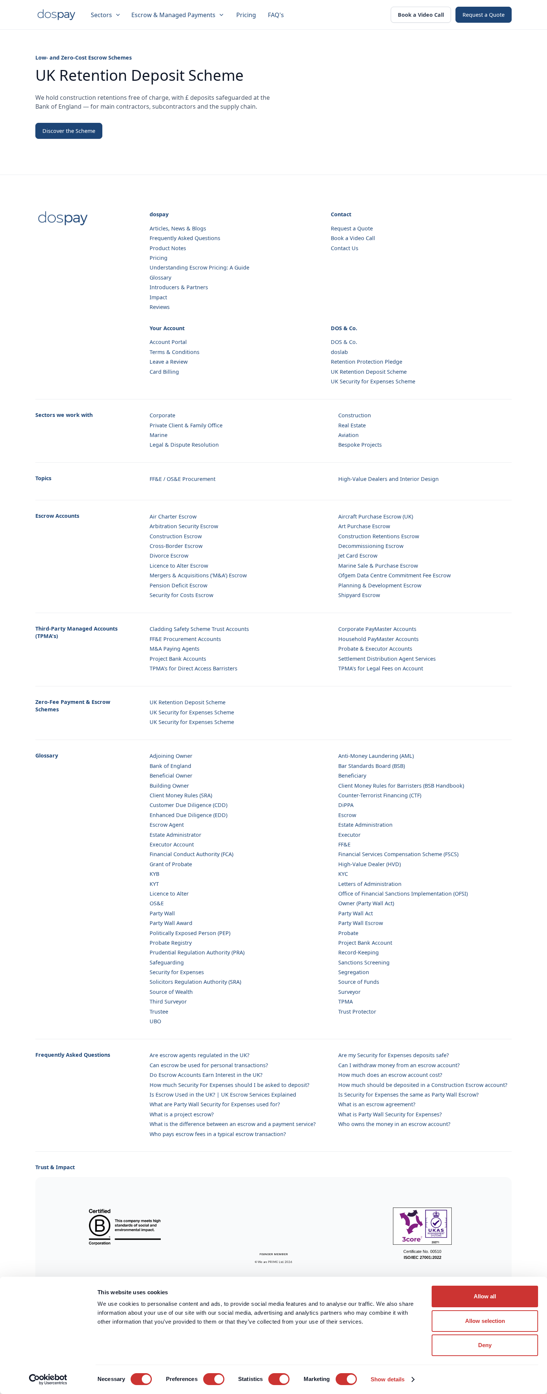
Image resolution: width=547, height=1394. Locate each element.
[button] (106, 15)
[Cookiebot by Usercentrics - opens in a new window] (48, 1379)
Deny (485, 1345)
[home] (56, 15)
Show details (387, 1379)
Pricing (246, 15)
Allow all (485, 1296)
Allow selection (485, 1321)
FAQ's (276, 15)
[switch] (213, 1379)
